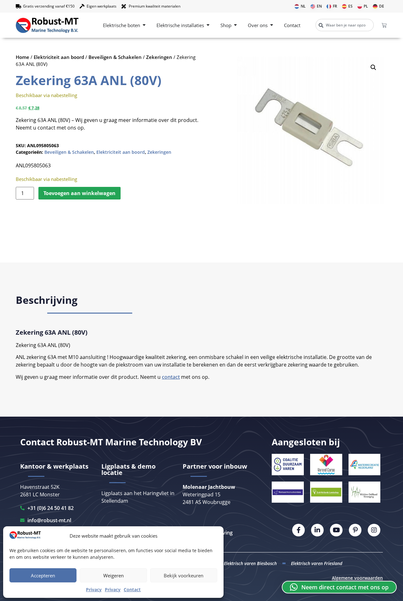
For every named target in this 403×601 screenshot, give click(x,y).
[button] (373, 67)
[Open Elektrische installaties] (208, 25)
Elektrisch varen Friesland (316, 563)
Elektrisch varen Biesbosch (250, 563)
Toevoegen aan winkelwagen (79, 193)
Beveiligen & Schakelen (115, 57)
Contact (132, 589)
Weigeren (113, 575)
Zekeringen (159, 57)
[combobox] (344, 25)
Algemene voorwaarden (357, 578)
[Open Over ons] (271, 25)
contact (171, 376)
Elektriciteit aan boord (59, 57)
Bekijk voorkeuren (183, 575)
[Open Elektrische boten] (144, 25)
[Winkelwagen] (384, 25)
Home (22, 57)
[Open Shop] (235, 25)
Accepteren (43, 575)
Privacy (94, 589)
